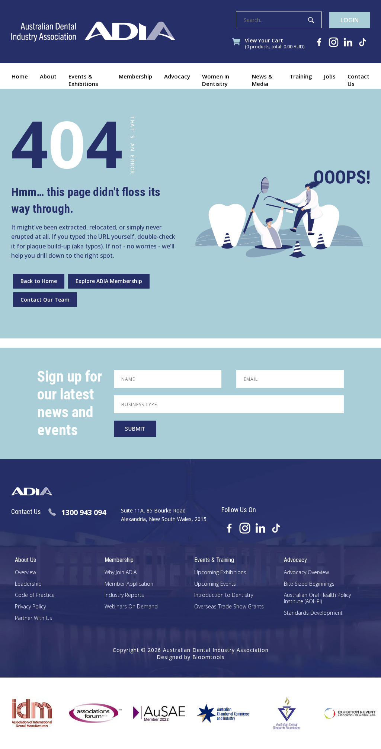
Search (311, 20)
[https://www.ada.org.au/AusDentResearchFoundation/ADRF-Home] (276, 713)
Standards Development (313, 613)
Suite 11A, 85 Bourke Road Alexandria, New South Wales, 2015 (163, 514)
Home (20, 76)
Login (349, 20)
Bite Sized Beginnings (309, 584)
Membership (135, 76)
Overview (25, 572)
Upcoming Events (215, 584)
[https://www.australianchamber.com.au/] (212, 713)
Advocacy (177, 76)
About (48, 76)
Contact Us (358, 80)
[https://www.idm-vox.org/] (22, 713)
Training (300, 76)
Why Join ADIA (121, 572)
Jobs (330, 76)
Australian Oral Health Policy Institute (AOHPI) (317, 598)
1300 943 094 (83, 512)
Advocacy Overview (306, 572)
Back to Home (38, 281)
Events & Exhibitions (83, 80)
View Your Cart (274, 44)
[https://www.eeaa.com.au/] (340, 713)
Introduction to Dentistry (223, 595)
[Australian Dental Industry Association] (93, 31)
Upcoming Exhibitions (220, 572)
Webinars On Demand (131, 607)
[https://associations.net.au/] (85, 713)
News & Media (262, 80)
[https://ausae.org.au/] (149, 713)
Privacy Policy (30, 607)
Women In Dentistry (215, 80)
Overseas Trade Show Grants (229, 607)
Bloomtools (208, 656)
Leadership (28, 584)
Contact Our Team (45, 299)
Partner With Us (33, 618)
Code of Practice (35, 595)
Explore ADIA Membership (109, 281)
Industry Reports (124, 595)
